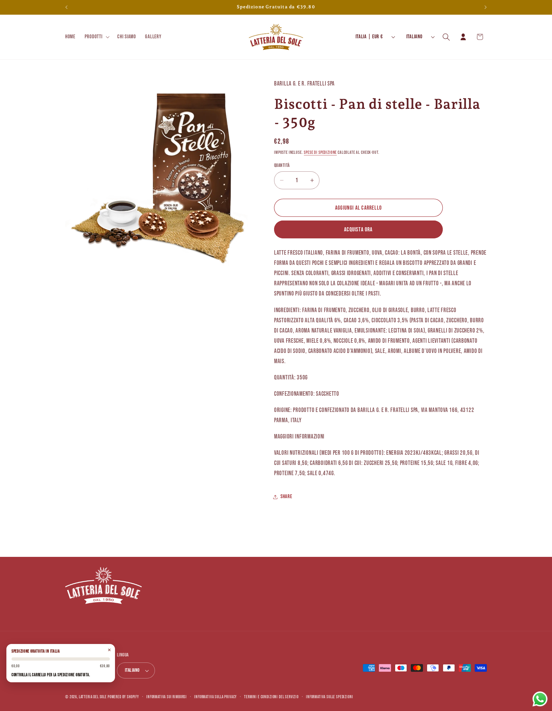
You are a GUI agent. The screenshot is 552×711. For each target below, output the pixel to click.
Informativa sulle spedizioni (329, 697)
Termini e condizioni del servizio (271, 697)
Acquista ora (358, 229)
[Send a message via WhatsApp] (540, 699)
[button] (96, 37)
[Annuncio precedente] (66, 7)
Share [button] (286, 496)
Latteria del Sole (93, 697)
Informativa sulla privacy (215, 697)
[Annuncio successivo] (486, 7)
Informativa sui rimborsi (166, 697)
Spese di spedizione (320, 152)
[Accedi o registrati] (463, 36)
